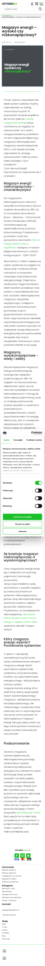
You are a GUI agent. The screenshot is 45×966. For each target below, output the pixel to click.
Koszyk (4, 930)
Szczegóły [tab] (18, 440)
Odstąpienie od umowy (11, 876)
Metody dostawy (9, 870)
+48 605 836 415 (9, 915)
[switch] (38, 490)
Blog (4, 936)
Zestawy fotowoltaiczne (11, 898)
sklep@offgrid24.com (10, 910)
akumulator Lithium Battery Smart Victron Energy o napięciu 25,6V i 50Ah (20, 618)
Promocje (6, 939)
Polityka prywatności (10, 882)
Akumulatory (7, 892)
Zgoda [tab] (6, 440)
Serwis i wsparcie (9, 901)
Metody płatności (9, 873)
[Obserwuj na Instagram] (22, 855)
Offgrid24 (6, 16)
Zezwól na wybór (22, 524)
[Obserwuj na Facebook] (16, 855)
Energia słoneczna (9, 895)
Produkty (5, 933)
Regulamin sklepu (9, 879)
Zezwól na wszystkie (23, 517)
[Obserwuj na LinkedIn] (28, 855)
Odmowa (22, 531)
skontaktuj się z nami (28, 812)
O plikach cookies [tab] (34, 440)
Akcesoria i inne (8, 889)
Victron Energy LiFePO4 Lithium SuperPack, (22, 243)
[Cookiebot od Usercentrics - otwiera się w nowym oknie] (31, 433)
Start (4, 924)
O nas (4, 927)
